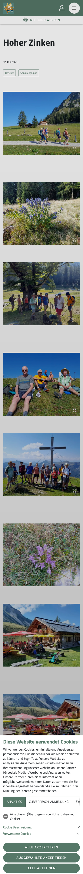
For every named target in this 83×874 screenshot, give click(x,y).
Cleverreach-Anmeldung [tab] (49, 801)
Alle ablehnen (41, 868)
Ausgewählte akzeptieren (41, 858)
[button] (41, 827)
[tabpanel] (41, 823)
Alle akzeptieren (41, 847)
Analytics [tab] (14, 801)
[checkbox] (41, 816)
